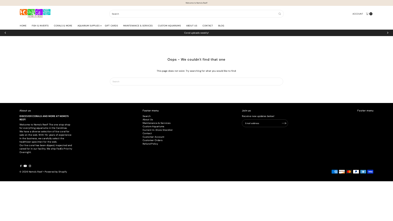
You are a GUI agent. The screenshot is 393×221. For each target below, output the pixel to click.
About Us (191, 25)
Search (147, 116)
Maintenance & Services (138, 25)
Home (23, 25)
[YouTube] (25, 166)
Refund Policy (150, 143)
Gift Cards (111, 25)
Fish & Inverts (40, 25)
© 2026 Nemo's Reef (31, 171)
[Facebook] (20, 166)
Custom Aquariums (169, 25)
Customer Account (153, 136)
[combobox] (196, 14)
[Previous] (5, 32)
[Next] (387, 32)
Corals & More (63, 25)
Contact (207, 25)
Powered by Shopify (56, 171)
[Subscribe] (284, 123)
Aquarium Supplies (89, 25)
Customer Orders (153, 140)
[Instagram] (30, 166)
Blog (221, 25)
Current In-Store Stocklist (158, 130)
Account (357, 13)
